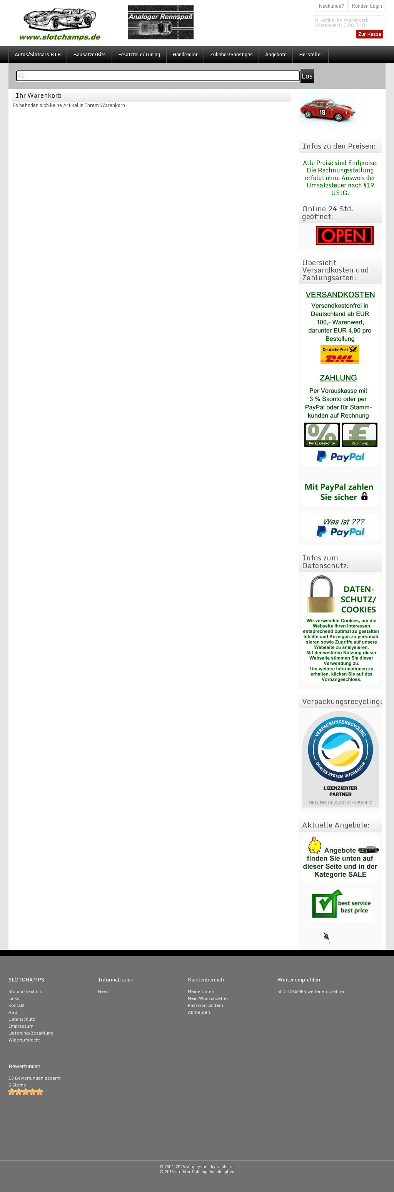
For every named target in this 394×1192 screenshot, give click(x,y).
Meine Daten (201, 991)
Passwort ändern (205, 1005)
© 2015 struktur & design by (197, 1172)
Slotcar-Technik (25, 991)
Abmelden (199, 1012)
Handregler (185, 54)
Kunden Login (367, 6)
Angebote (276, 54)
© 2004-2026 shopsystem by (197, 1167)
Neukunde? (331, 6)
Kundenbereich (206, 979)
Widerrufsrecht (24, 1040)
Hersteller (310, 54)
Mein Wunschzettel (208, 998)
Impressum (20, 1026)
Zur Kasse (369, 34)
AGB (13, 1012)
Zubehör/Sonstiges (231, 54)
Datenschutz (21, 1019)
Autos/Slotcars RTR (38, 54)
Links (13, 998)
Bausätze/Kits (89, 54)
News (104, 991)
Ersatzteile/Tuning (139, 54)
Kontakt (16, 1005)
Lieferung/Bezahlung (30, 1033)
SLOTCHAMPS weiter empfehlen (311, 991)
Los (307, 76)
